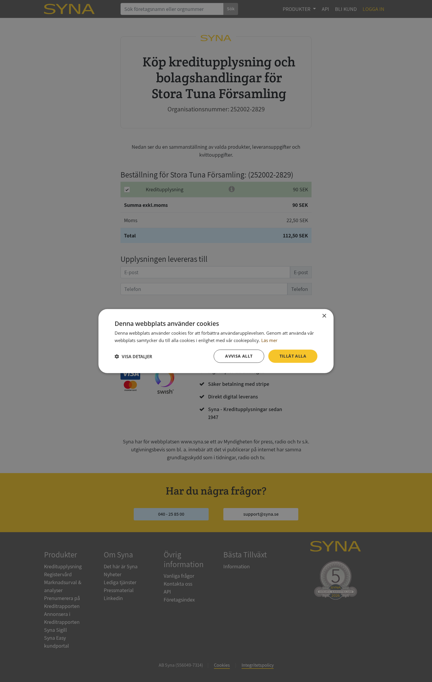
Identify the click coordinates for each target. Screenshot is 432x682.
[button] (133, 356)
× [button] (324, 316)
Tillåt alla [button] (292, 356)
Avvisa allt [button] (238, 356)
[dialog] (216, 341)
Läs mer (269, 340)
